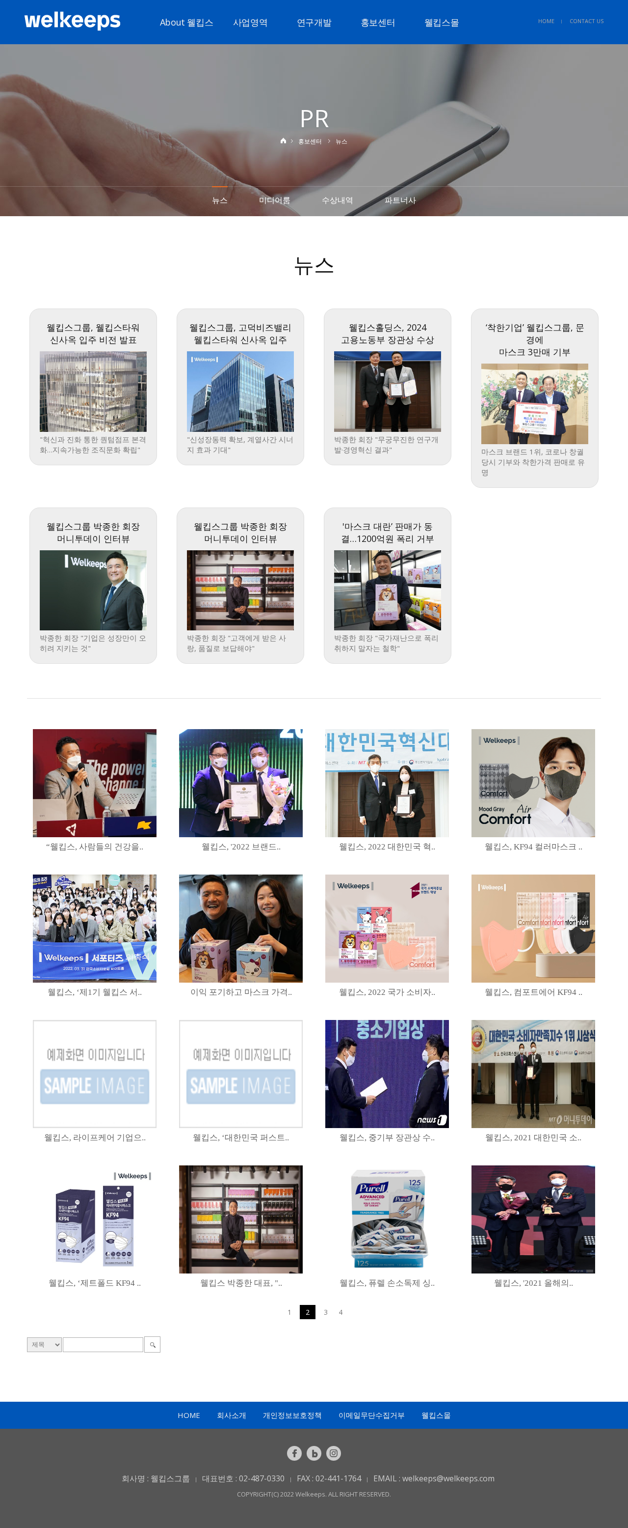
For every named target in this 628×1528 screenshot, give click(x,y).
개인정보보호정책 (292, 1415)
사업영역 (250, 22)
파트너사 (400, 200)
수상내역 (337, 200)
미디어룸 (274, 200)
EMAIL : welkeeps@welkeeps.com (434, 1478)
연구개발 (314, 22)
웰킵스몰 (441, 22)
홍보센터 (378, 22)
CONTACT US (586, 21)
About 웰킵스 (186, 22)
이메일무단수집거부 (372, 1415)
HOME (546, 21)
